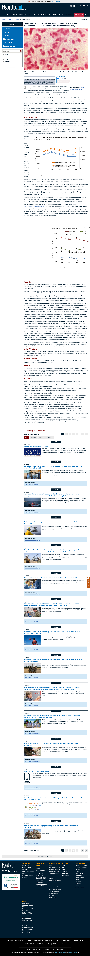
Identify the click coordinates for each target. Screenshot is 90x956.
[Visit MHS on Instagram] (71, 6)
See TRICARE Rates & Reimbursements (27, 921)
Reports (77, 886)
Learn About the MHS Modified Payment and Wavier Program (27, 914)
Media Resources (10, 46)
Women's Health (52, 897)
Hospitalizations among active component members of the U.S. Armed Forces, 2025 (51, 578)
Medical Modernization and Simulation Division (41, 885)
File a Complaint (25, 933)
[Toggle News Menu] (59, 15)
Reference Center (66, 15)
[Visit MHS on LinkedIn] (74, 6)
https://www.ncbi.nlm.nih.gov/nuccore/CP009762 (34, 206)
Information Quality (77, 940)
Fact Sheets (78, 869)
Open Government (28, 943)
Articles (7, 28)
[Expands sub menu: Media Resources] (4, 46)
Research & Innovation (53, 893)
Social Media (9, 43)
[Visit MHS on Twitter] (80, 6)
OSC (63, 943)
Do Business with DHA (27, 927)
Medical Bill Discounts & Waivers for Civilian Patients (55, 888)
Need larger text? (83, 19)
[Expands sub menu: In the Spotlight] (4, 39)
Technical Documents (80, 888)
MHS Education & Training (26, 15)
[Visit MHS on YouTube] (84, 6)
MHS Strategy (25, 869)
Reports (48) (41, 437)
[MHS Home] (11, 868)
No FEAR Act (28, 940)
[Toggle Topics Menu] (49, 15)
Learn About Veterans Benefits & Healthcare (26, 917)
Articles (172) (33, 437)
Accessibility (47, 940)
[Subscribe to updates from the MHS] (87, 6)
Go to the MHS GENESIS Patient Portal (27, 909)
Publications (78, 883)
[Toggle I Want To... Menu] (82, 15)
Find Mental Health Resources (26, 924)
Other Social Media (64, 81)
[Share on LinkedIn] (62, 78)
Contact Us (24, 877)
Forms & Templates (80, 873)
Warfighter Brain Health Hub (54, 869)
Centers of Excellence (53, 884)
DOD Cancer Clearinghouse (54, 867)
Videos (7, 36)
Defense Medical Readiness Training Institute (41, 874)
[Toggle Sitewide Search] (86, 14)
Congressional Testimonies (81, 867)
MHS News (55, 15)
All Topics (51, 865)
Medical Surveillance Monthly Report (77, 88)
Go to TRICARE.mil (26, 903)
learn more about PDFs (72, 952)
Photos (7, 32)
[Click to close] (88, 578)
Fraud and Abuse (37, 940)
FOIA (55, 940)
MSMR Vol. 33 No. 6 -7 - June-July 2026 (36, 771)
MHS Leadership (25, 865)
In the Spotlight (9, 39)
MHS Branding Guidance (27, 875)
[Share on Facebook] (58, 78)
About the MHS (11, 15)
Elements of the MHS (26, 867)
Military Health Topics (43, 15)
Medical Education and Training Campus (40, 881)
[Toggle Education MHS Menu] (34, 15)
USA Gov (47, 943)
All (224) (26, 437)
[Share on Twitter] (60, 78)
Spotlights (7, 61)
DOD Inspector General (65, 940)
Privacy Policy (18, 940)
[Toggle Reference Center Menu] (72, 15)
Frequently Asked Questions (81, 875)
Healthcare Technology (53, 886)
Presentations (78, 881)
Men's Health (51, 895)
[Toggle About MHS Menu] (16, 15)
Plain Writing (38, 943)
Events (6, 57)
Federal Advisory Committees (28, 871)
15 (82, 434)
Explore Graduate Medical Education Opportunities (27, 930)
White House (55, 943)
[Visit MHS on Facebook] (77, 6)
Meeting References (80, 877)
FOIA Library (78, 871)
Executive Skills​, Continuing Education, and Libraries (41, 878)
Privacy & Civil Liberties (54, 891)
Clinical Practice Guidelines (81, 865)
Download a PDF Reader (60, 952)
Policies (77, 879)
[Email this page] (65, 78)
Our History (24, 873)
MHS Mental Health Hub (54, 871)
